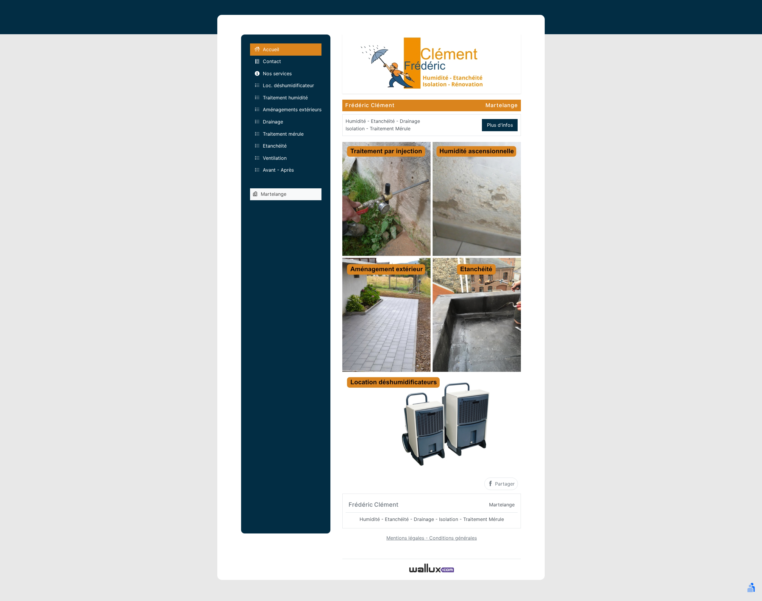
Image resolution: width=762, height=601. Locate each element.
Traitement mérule (283, 134)
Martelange (273, 194)
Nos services (277, 73)
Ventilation (275, 158)
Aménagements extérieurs (292, 109)
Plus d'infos (500, 125)
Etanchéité (275, 146)
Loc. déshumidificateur (288, 85)
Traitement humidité (285, 98)
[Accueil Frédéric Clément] (431, 63)
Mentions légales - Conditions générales (431, 538)
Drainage (273, 122)
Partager (504, 484)
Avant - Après (278, 170)
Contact (272, 61)
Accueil (271, 49)
